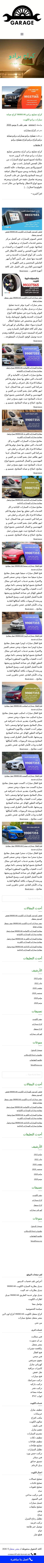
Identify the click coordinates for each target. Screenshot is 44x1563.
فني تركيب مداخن (34, 1494)
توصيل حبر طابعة (34, 1526)
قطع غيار (38, 1534)
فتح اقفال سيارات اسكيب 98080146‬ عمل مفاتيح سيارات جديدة (23, 707)
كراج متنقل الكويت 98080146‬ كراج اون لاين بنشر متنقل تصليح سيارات (22, 1315)
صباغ (40, 1514)
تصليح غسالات (35, 1478)
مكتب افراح (36, 1417)
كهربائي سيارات (36, 1034)
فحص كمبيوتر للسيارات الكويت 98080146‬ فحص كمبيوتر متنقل (23, 233)
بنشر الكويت (37, 1019)
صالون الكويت (35, 1421)
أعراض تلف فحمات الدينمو (30, 1281)
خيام (40, 1530)
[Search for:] (22, 898)
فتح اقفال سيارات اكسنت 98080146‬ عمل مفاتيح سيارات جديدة (23, 777)
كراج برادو (32, 139)
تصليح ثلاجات (36, 1482)
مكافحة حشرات (34, 1348)
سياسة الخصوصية (34, 1308)
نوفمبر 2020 (37, 988)
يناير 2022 (38, 983)
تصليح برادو (30, 135)
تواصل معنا (37, 1303)
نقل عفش (37, 1372)
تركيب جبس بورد (34, 1453)
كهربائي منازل (35, 1364)
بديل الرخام (37, 1465)
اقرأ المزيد (37, 193)
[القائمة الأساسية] (22, 34)
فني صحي (37, 1356)
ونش (40, 1510)
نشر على (17, 124)
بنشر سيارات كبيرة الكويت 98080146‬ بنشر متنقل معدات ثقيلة (23, 299)
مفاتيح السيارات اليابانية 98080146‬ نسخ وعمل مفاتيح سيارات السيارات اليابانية (24, 501)
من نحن (38, 1322)
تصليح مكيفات (35, 1506)
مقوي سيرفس (35, 1360)
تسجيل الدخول (36, 1050)
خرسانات (38, 1413)
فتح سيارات (36, 1376)
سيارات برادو (18, 135)
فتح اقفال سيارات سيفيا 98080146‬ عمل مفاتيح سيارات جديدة (24, 567)
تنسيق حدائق (36, 1461)
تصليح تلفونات (35, 1486)
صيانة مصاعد (36, 1391)
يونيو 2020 (38, 1003)
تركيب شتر (37, 1388)
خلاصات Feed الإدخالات (33, 1055)
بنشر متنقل (37, 1344)
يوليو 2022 (38, 978)
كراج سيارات (30, 130)
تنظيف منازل (36, 1409)
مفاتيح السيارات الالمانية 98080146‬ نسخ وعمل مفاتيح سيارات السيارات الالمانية (24, 369)
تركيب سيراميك (35, 1380)
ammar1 (32, 124)
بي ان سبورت (35, 1340)
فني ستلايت (36, 1336)
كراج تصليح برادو (19, 139)
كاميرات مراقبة (35, 1368)
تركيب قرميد (36, 1522)
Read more (24, 270)
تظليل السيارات (35, 1449)
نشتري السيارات (34, 1433)
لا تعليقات (37, 144)
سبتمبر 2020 (37, 993)
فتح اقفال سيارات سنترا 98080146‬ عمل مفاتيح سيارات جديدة (24, 847)
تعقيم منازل (36, 1429)
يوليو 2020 (38, 998)
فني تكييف (37, 1425)
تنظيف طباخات (35, 1441)
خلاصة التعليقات (36, 1060)
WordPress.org (36, 1065)
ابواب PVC (37, 1396)
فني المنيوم (37, 1498)
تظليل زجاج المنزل (33, 1518)
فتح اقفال (37, 1352)
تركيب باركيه (36, 1384)
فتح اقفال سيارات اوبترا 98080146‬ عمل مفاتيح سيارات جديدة (24, 637)
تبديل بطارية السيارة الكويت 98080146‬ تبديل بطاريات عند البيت (24, 1288)
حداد (40, 1490)
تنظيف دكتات (36, 1437)
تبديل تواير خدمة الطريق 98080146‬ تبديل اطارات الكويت (23, 1297)
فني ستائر (37, 1457)
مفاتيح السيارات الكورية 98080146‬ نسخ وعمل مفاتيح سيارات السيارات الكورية (24, 435)
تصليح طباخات (35, 1445)
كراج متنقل (37, 1029)
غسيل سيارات (35, 1502)
